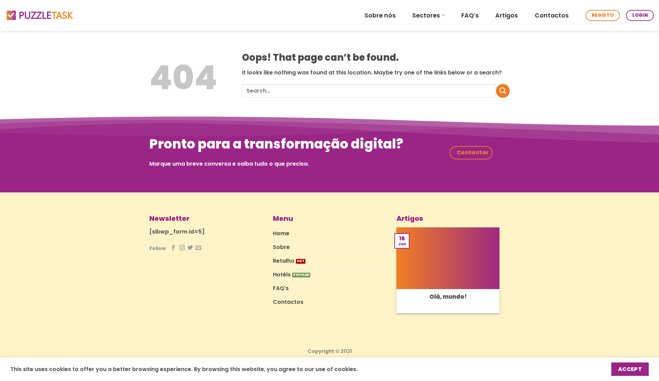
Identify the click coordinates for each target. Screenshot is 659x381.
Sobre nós (380, 15)
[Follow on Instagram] (182, 248)
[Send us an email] (198, 248)
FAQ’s (470, 15)
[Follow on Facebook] (173, 248)
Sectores (426, 15)
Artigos (506, 15)
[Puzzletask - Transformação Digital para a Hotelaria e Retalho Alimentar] (39, 15)
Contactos (552, 15)
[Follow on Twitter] (190, 248)
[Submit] (503, 90)
